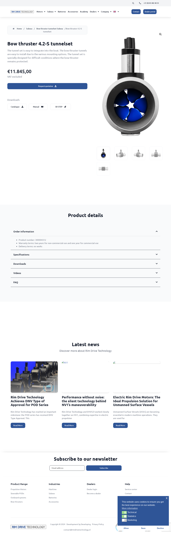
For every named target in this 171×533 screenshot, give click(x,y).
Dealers (93, 11)
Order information (23, 231)
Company (105, 11)
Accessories (73, 11)
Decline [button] (160, 528)
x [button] (167, 498)
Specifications (21, 254)
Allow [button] (126, 528)
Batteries (62, 11)
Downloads (19, 263)
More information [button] (130, 508)
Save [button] (143, 528)
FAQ (15, 282)
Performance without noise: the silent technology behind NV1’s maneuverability (84, 401)
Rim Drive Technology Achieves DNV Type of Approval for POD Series (29, 401)
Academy (84, 11)
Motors (40, 11)
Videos (17, 272)
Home (19, 28)
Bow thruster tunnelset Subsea (49, 28)
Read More (18, 425)
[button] (133, 3)
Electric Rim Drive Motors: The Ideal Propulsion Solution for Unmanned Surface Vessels (136, 401)
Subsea (50, 11)
